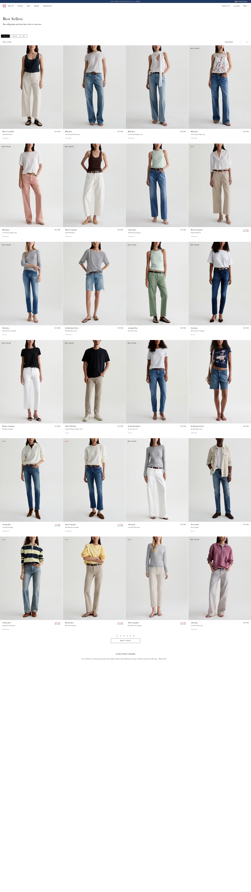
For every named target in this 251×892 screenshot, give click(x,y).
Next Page (125, 640)
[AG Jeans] (4, 6)
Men (28, 6)
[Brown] (3, 127)
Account (237, 6)
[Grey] (69, 421)
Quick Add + (56, 126)
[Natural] (3, 225)
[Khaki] (131, 323)
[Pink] (6, 127)
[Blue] (66, 127)
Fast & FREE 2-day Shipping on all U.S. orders (125, 1)
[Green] (11, 127)
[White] (11, 225)
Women (20, 6)
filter (9, 42)
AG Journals (47, 6)
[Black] (69, 618)
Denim (36, 6)
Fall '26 (11, 6)
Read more (163, 659)
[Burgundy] (6, 225)
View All (5, 36)
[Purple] (8, 127)
